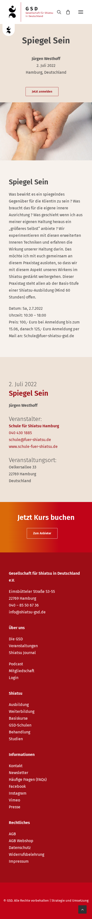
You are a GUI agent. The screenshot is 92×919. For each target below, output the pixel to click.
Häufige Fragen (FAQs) (28, 779)
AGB (12, 834)
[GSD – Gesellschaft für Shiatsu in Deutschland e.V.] (31, 12)
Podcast (16, 664)
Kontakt (16, 766)
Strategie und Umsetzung (70, 900)
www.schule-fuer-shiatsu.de (33, 446)
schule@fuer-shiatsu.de (30, 439)
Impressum (19, 861)
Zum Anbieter (42, 533)
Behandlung (19, 732)
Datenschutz (20, 847)
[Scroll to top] (82, 909)
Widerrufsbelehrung (26, 854)
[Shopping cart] (65, 12)
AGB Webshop (21, 840)
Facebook (17, 786)
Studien (16, 739)
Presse (14, 807)
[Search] (57, 12)
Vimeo (14, 800)
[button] (80, 12)
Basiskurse (18, 718)
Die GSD (16, 639)
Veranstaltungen (23, 646)
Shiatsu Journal (22, 652)
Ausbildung (19, 704)
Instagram (17, 793)
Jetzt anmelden (42, 91)
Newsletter (18, 772)
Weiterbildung (21, 711)
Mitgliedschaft (21, 670)
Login (13, 677)
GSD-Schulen (20, 725)
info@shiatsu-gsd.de (27, 612)
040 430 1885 (20, 432)
